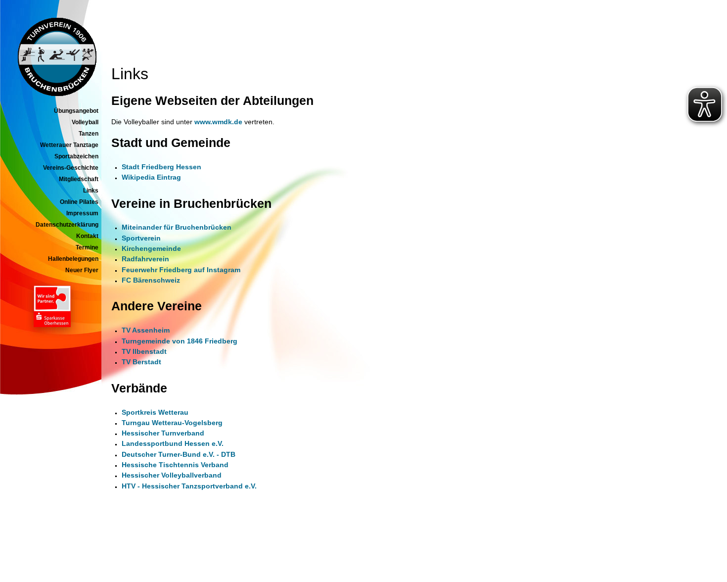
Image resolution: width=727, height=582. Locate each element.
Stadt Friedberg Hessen (161, 167)
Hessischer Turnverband (163, 433)
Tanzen (88, 133)
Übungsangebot (76, 110)
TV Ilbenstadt (144, 351)
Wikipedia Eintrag (151, 177)
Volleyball (85, 122)
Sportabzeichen (76, 156)
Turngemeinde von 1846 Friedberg (179, 341)
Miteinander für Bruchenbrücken (176, 227)
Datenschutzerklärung (67, 224)
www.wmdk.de (218, 122)
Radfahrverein (145, 259)
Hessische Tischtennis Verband (175, 465)
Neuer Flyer (81, 270)
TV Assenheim (146, 330)
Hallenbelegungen (73, 258)
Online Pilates (79, 201)
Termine (87, 247)
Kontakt (87, 236)
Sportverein (141, 238)
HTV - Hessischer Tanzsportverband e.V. (189, 486)
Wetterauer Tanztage (69, 145)
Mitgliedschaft (78, 179)
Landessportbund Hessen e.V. (173, 443)
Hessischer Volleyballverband (172, 475)
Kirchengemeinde (151, 248)
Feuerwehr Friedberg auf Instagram (181, 270)
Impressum (82, 213)
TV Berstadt (141, 362)
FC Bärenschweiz (151, 280)
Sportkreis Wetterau (155, 412)
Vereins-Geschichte (70, 167)
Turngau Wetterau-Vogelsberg (172, 423)
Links (90, 190)
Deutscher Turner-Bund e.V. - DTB (178, 454)
